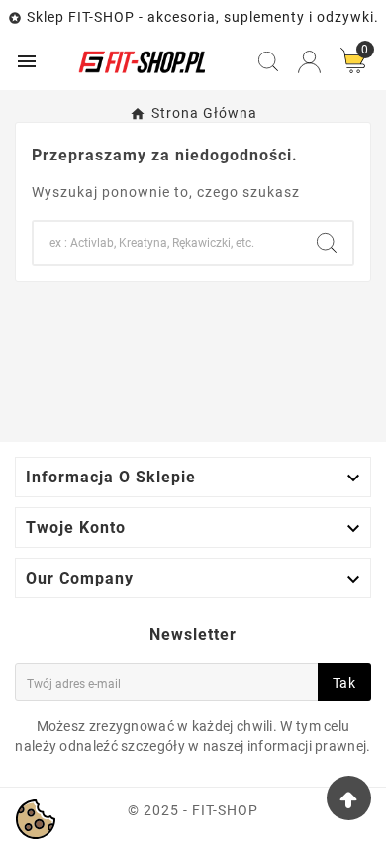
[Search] (327, 243)
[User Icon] (309, 62)
